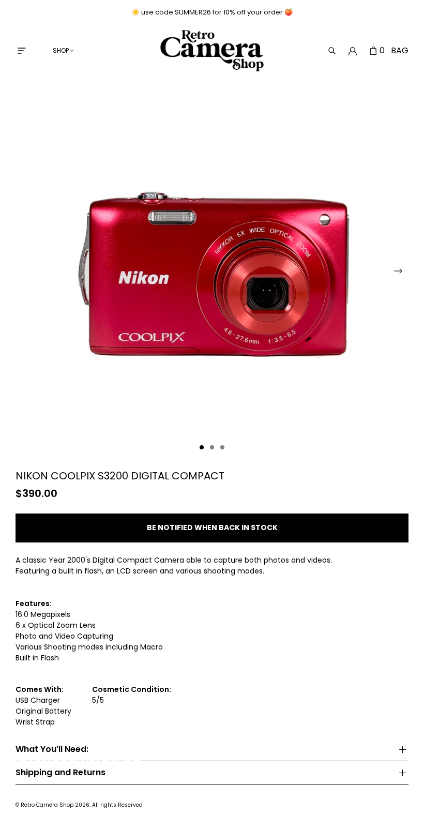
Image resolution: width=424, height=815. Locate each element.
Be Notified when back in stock (212, 527)
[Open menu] (22, 50)
